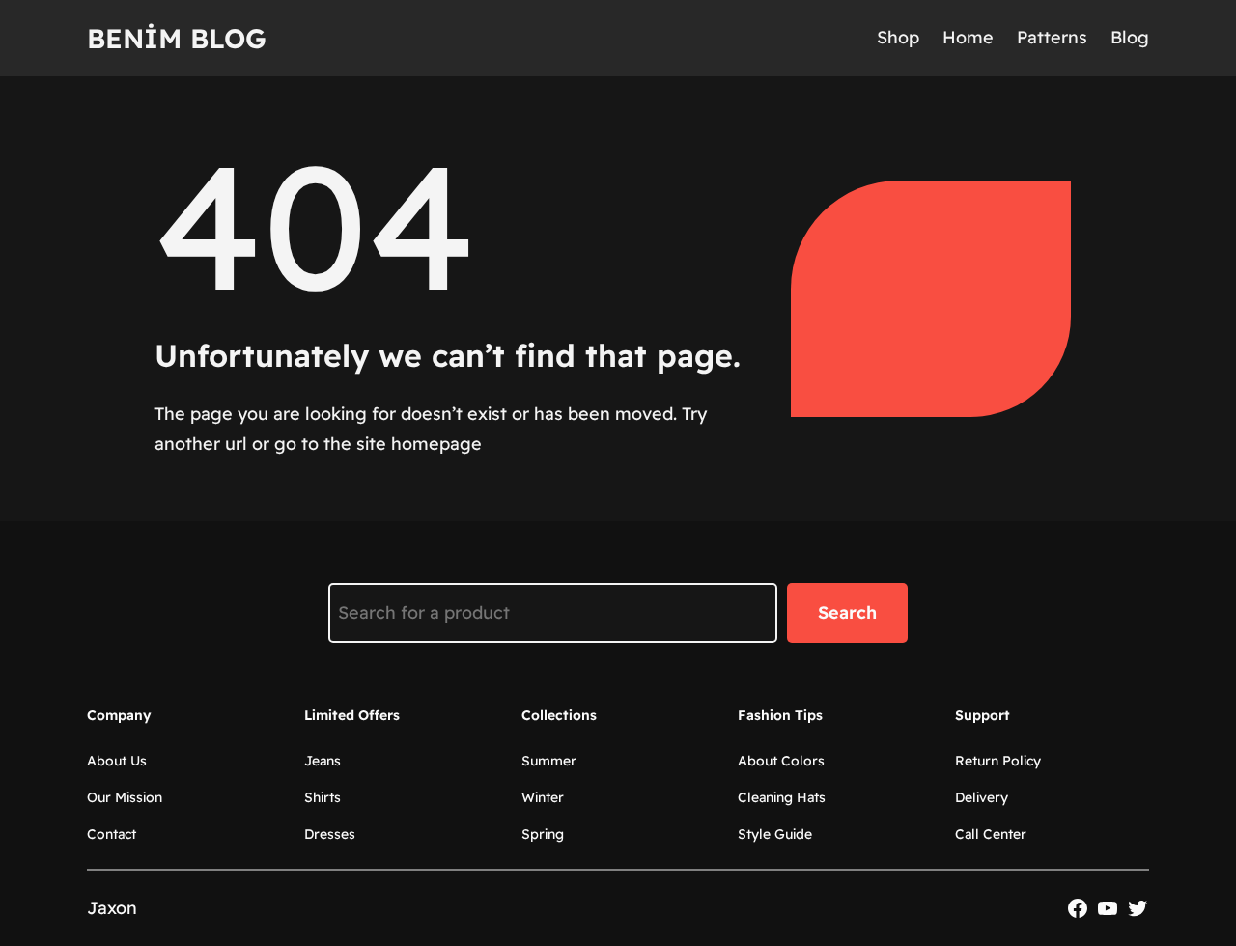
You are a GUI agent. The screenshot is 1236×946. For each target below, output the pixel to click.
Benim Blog (177, 38)
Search (847, 612)
